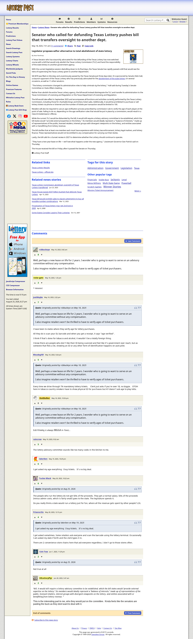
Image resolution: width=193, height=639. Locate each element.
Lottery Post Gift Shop (17, 110)
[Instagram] (20, 116)
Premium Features (14, 89)
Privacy (84, 628)
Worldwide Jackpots (14, 69)
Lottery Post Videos (14, 40)
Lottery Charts (12, 60)
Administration (95, 168)
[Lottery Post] (20, 7)
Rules (8, 101)
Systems (101, 22)
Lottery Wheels (12, 65)
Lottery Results (12, 28)
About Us (75, 628)
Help (99, 628)
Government (112, 168)
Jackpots (115, 179)
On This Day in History (15, 77)
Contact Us (10, 93)
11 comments (57, 46)
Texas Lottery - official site (42, 172)
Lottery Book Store (15, 106)
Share (70, 46)
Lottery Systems (13, 56)
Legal (124, 179)
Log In (175, 21)
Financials (92, 179)
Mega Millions (94, 183)
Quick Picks (11, 73)
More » (138, 191)
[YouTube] (26, 116)
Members (91, 22)
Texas (136, 168)
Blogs (8, 81)
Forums (59, 22)
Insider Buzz (104, 179)
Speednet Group (97, 634)
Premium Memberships (18, 23)
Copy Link (89, 46)
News (8, 44)
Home (8, 19)
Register (183, 21)
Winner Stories (112, 186)
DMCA (92, 628)
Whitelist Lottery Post (15, 97)
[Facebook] (9, 116)
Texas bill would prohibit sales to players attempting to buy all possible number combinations (58, 200)
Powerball (126, 183)
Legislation (126, 168)
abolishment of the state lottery (112, 78)
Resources (112, 22)
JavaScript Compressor (15, 281)
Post (79, 46)
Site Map (118, 628)
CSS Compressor (13, 285)
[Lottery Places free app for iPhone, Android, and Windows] (17, 276)
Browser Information (15, 289)
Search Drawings (13, 48)
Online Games (12, 85)
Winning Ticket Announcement (100, 190)
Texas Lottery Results (41, 167)
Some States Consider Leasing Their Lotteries (51, 212)
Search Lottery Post (14, 52)
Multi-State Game (111, 183)
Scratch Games (94, 186)
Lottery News (43, 27)
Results (68, 22)
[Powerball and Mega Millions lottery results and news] (17, 133)
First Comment (134, 613)
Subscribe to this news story (46, 620)
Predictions (79, 22)
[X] (14, 116)
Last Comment (134, 241)
